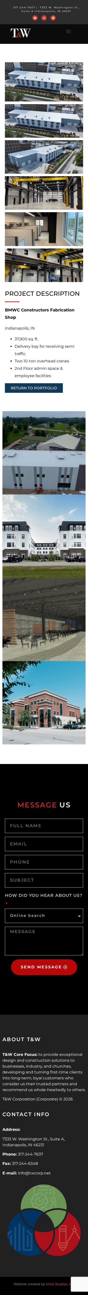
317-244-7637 (24, 7)
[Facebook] (35, 18)
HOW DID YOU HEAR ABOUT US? (44, 895)
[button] (68, 31)
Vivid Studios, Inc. (60, 1284)
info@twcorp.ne (33, 1173)
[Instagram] (44, 18)
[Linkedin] (53, 18)
